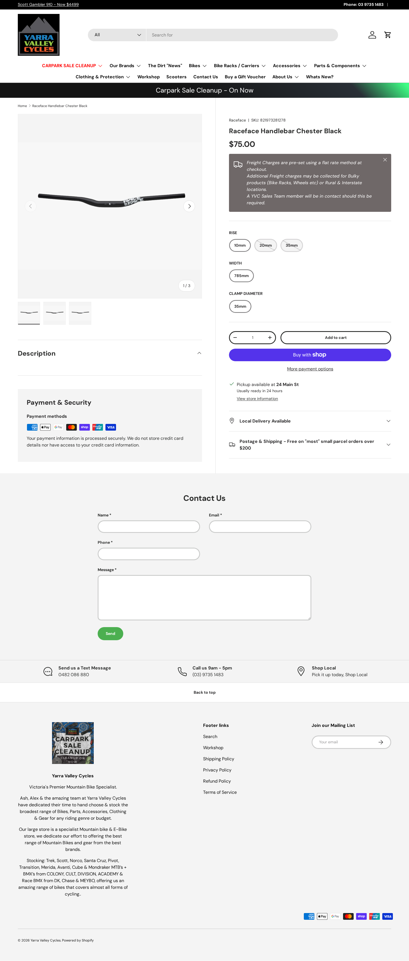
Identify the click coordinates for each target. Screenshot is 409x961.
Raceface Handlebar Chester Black (59, 106)
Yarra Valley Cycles (46, 940)
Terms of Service (220, 792)
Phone (104, 542)
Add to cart (336, 337)
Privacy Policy (217, 770)
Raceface (237, 120)
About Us (282, 77)
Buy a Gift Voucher (245, 77)
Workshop (148, 77)
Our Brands (122, 66)
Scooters (176, 77)
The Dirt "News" (165, 66)
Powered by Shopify (78, 940)
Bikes (194, 66)
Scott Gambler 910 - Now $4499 (48, 4)
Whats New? (320, 77)
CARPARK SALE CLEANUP (69, 66)
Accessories (286, 66)
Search (210, 736)
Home (22, 106)
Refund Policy (217, 781)
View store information (257, 398)
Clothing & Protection (100, 77)
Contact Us (205, 77)
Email (214, 515)
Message (106, 569)
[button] (388, 35)
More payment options (310, 369)
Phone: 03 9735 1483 (364, 4)
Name (103, 515)
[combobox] (213, 35)
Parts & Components (337, 66)
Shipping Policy (218, 759)
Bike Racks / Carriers (236, 66)
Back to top (205, 692)
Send (110, 633)
